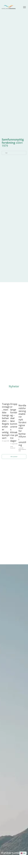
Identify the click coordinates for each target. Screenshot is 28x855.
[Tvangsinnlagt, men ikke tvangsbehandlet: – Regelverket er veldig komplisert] (6, 397)
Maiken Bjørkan (22, 449)
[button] (23, 391)
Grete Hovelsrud (12, 447)
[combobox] (22, 853)
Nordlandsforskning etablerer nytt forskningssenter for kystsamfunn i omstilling (22, 425)
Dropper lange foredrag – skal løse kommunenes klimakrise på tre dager (14, 422)
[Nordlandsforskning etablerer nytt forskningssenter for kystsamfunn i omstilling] (22, 398)
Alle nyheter (14, 456)
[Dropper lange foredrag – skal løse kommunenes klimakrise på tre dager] (14, 397)
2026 (20, 450)
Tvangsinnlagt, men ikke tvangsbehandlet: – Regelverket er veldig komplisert (6, 421)
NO (24, 853)
